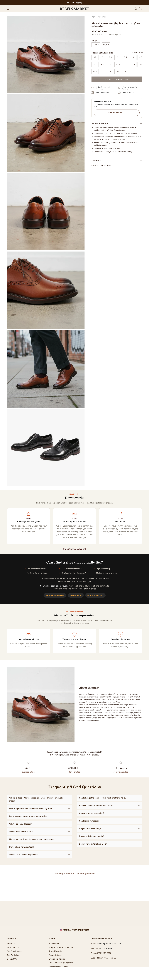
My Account (54, 943)
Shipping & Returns (101, 166)
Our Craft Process (14, 951)
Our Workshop (13, 955)
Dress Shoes (102, 17)
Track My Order (55, 951)
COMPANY (12, 938)
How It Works (13, 947)
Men (93, 17)
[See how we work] (120, 34)
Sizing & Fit (96, 160)
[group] (74, 2)
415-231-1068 (106, 948)
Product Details (99, 123)
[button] (135, 8)
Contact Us (12, 959)
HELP (52, 938)
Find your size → (116, 112)
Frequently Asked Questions (61, 947)
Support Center (55, 955)
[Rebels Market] (74, 8)
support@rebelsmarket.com (109, 943)
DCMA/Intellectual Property (61, 963)
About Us (11, 943)
